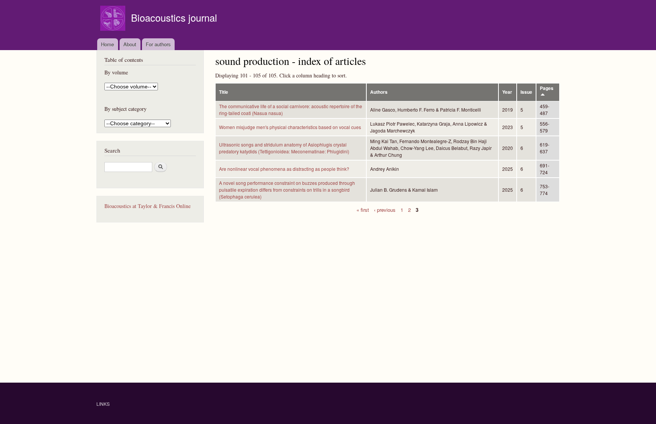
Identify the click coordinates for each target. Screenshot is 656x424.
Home (107, 44)
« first (362, 209)
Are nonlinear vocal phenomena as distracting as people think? (284, 169)
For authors (158, 44)
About (129, 44)
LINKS (103, 403)
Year (507, 92)
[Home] (113, 19)
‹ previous (385, 209)
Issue (526, 92)
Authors (379, 92)
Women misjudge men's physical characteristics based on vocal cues (290, 127)
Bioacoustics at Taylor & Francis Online (147, 206)
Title (223, 92)
